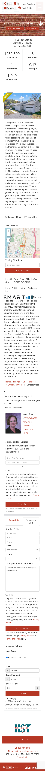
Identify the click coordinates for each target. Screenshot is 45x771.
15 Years (22, 657)
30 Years (12, 657)
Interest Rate (12, 683)
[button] (39, 23)
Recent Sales (28, 425)
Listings (16, 381)
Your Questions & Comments (19, 563)
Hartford (32, 381)
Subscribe (22, 504)
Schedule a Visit (31, 521)
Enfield (11, 384)
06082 (19, 384)
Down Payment (13, 675)
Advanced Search (14, 28)
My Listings (27, 422)
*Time (9, 554)
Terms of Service (13, 638)
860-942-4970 (31, 418)
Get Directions (22, 270)
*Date (8, 545)
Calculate (22, 693)
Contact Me (28, 429)
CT (24, 381)
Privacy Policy (26, 635)
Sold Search (31, 28)
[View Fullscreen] (8, 240)
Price (8, 666)
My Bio (26, 433)
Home (8, 381)
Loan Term (11, 651)
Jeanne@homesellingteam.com (23, 751)
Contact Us (14, 520)
